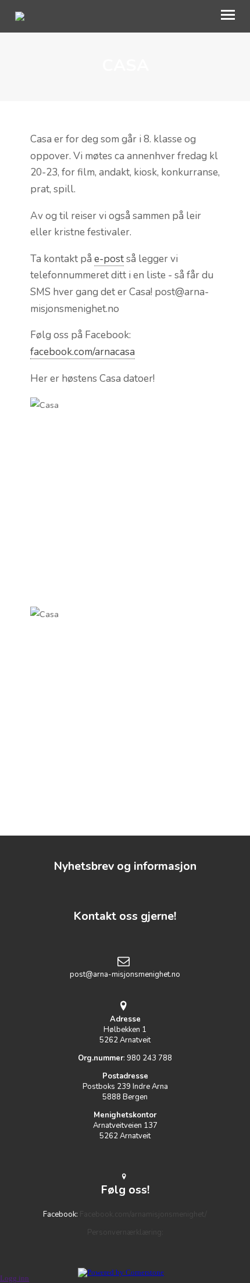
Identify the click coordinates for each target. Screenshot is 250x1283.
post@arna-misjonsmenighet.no (125, 974)
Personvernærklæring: (125, 1232)
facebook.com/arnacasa (82, 352)
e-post (109, 259)
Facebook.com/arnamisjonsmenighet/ (143, 1214)
